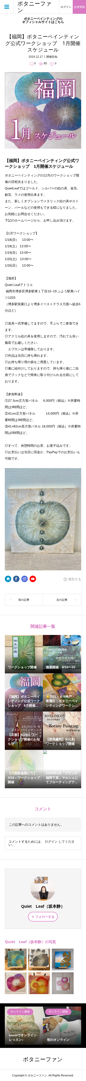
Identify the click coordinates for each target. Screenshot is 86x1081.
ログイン (66, 7)
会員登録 (79, 7)
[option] (24, 1026)
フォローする (45, 917)
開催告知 (51, 56)
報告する (74, 579)
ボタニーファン (34, 7)
